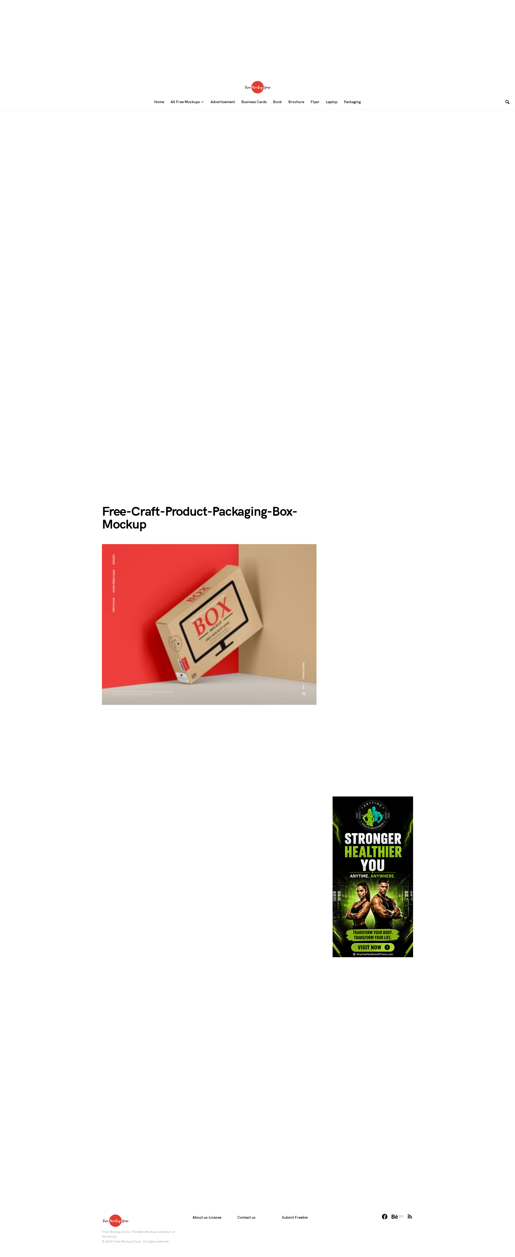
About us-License (207, 1217)
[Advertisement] (257, 37)
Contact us (246, 1217)
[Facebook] (384, 1216)
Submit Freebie (295, 1217)
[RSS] (410, 1216)
